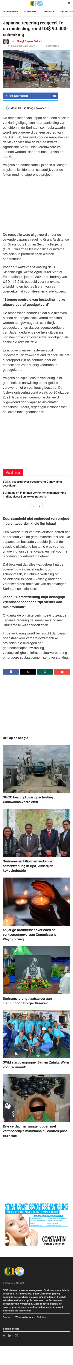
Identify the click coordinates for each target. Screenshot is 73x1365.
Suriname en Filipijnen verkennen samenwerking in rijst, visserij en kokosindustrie (34, 494)
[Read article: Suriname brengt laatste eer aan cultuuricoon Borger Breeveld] (36, 970)
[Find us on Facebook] (4, 1336)
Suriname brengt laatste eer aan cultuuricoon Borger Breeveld (27, 1001)
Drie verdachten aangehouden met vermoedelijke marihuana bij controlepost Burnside (35, 1131)
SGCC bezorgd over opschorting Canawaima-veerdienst (33, 483)
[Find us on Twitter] (16, 1335)
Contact (7, 1317)
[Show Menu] (4, 3)
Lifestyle (48, 11)
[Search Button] (69, 3)
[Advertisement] (36, 203)
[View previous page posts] (33, 505)
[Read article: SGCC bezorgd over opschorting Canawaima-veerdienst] (36, 769)
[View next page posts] (40, 505)
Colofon (41, 1317)
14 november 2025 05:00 (21, 45)
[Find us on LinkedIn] (9, 1336)
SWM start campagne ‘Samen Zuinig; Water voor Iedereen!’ (36, 1064)
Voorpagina (10, 11)
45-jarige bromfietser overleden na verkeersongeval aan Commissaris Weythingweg (29, 934)
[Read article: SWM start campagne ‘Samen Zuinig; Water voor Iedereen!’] (36, 1034)
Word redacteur (24, 1317)
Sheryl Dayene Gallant (29, 41)
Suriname (30, 11)
